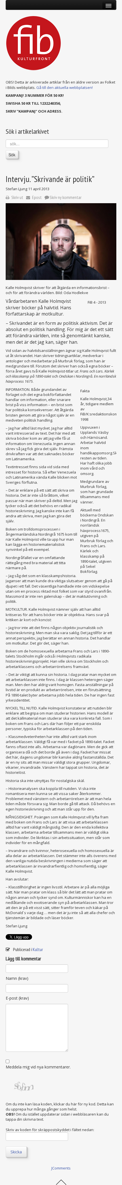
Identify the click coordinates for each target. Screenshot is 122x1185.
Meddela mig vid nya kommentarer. (38, 1067)
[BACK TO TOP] (61, 1181)
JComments (61, 1168)
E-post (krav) (17, 998)
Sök (12, 154)
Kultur (38, 949)
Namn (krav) (17, 978)
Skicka (16, 1152)
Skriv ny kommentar (65, 197)
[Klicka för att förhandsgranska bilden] (61, 241)
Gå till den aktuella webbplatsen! (64, 87)
